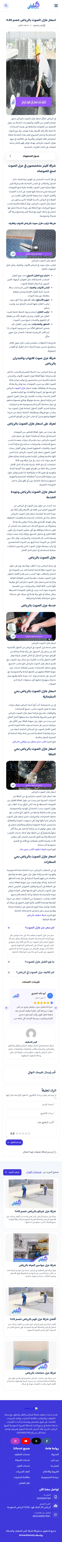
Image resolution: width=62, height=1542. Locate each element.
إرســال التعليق (16, 1142)
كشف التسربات (23, 1472)
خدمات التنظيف (22, 1454)
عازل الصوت (20, 388)
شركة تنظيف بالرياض (36, 915)
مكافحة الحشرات (22, 1477)
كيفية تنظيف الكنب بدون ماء (33, 849)
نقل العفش (24, 1483)
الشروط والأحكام (51, 1472)
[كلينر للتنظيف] (31, 1408)
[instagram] (15, 1441)
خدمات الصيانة (22, 1460)
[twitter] (36, 1441)
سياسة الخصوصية (50, 1477)
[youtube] (26, 1441)
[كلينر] (30, 5)
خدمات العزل (23, 1466)
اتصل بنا (55, 1466)
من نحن (55, 1460)
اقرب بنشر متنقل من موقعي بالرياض (29, 742)
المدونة (55, 1454)
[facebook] (47, 1441)
